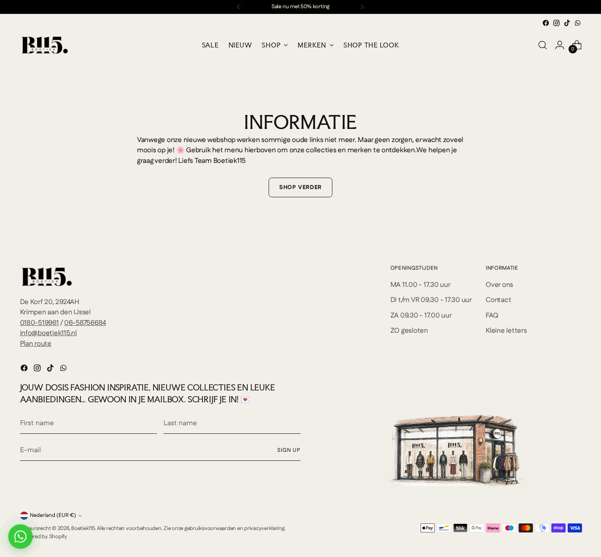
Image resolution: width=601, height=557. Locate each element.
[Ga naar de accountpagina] (560, 45)
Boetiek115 (82, 528)
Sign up (288, 450)
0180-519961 (39, 323)
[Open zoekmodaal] (542, 45)
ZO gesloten (409, 331)
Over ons (499, 285)
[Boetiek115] (44, 45)
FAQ (492, 315)
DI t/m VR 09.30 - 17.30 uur (431, 300)
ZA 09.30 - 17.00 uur (421, 315)
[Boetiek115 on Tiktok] (567, 23)
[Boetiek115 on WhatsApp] (577, 23)
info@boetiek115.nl (48, 333)
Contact (498, 300)
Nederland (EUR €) (53, 515)
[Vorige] (239, 7)
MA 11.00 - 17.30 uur (420, 285)
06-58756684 (85, 323)
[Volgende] (362, 7)
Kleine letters (506, 331)
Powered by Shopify (43, 537)
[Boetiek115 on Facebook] (545, 23)
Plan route (36, 344)
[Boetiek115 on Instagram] (556, 23)
